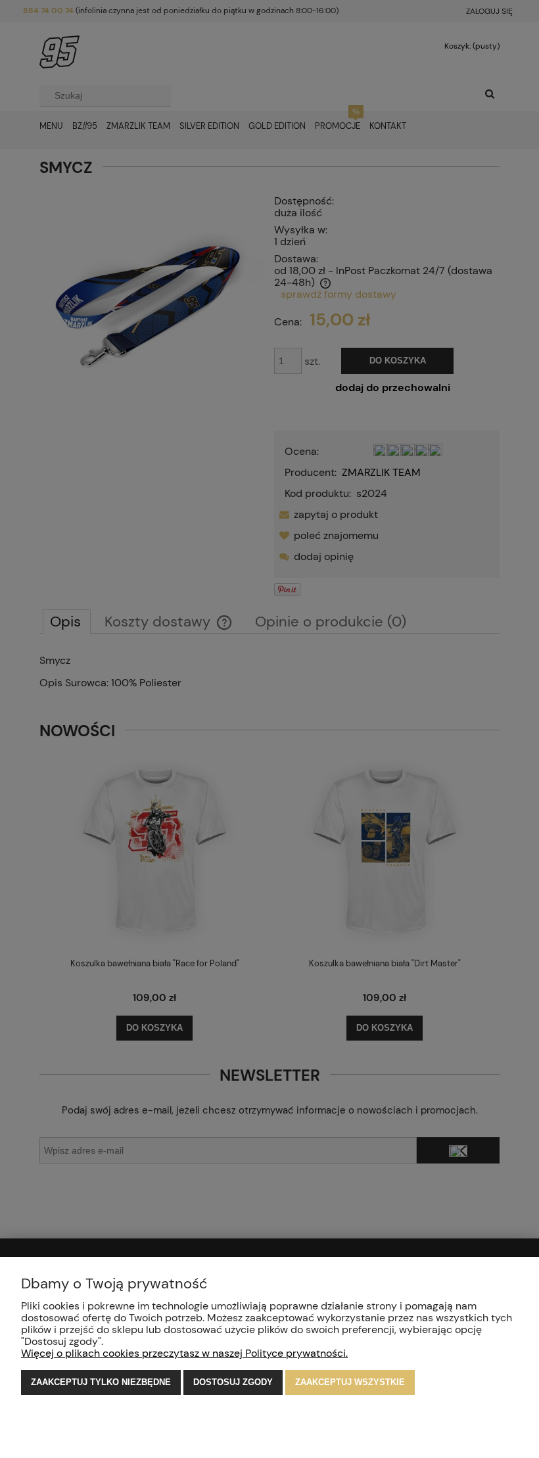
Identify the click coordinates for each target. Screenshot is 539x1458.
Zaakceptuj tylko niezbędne (101, 1382)
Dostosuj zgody (233, 1382)
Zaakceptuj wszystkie (350, 1382)
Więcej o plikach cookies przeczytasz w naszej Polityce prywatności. (184, 1353)
